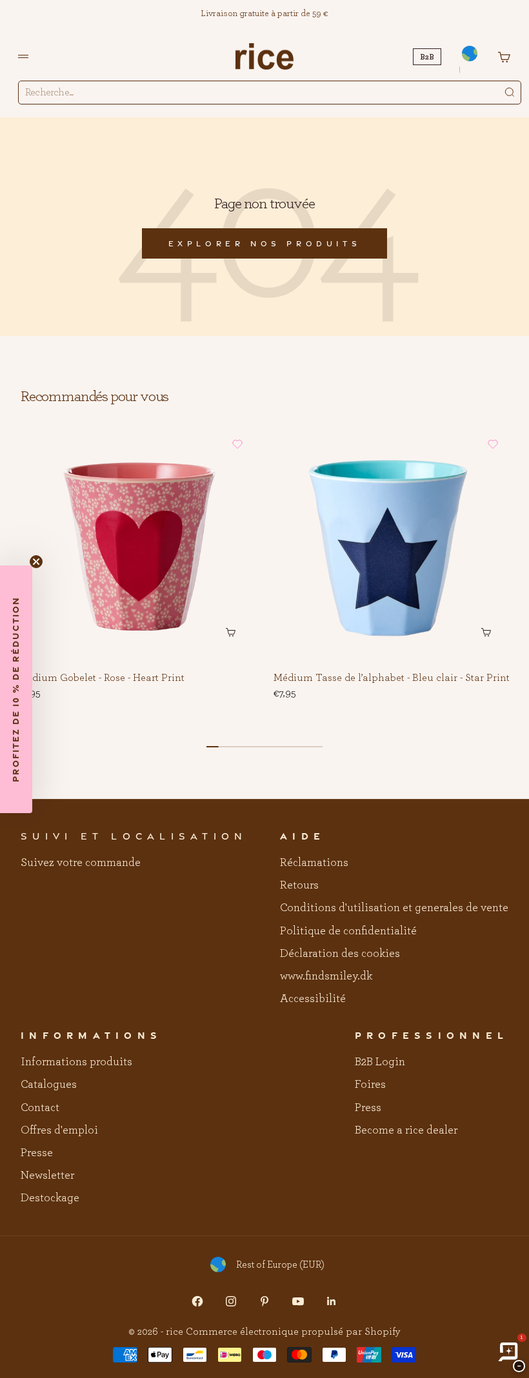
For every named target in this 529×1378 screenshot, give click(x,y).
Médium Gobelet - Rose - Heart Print (101, 678)
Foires (370, 1084)
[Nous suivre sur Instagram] (231, 1301)
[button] (237, 444)
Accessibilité (313, 999)
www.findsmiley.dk (326, 976)
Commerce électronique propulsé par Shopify (293, 1331)
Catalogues (49, 1084)
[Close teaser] (36, 561)
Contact (40, 1108)
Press (368, 1108)
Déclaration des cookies (340, 954)
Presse (37, 1153)
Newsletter (47, 1175)
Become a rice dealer (406, 1130)
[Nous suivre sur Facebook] (197, 1301)
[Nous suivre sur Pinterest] (264, 1301)
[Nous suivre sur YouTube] (298, 1301)
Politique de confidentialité (348, 931)
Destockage (50, 1198)
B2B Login (380, 1062)
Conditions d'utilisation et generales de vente (394, 908)
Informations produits (76, 1062)
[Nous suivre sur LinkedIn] (331, 1301)
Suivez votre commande (81, 863)
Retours (299, 885)
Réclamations (314, 863)
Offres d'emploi (59, 1130)
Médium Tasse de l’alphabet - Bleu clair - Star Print (392, 678)
